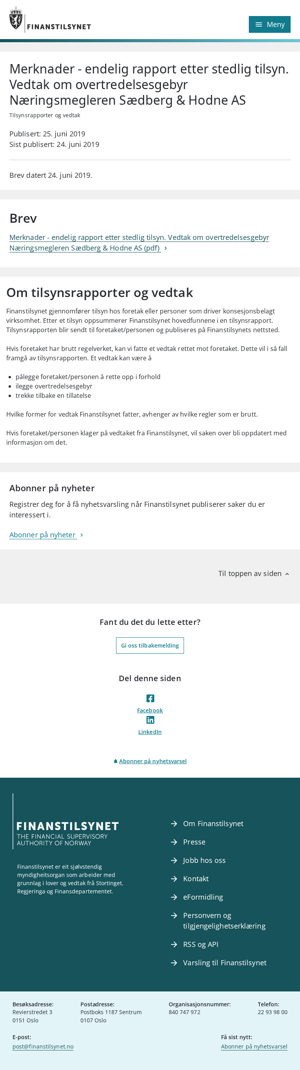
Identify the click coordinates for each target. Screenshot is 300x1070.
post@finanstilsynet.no (42, 1046)
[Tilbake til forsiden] (79, 19)
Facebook (150, 710)
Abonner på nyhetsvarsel (153, 761)
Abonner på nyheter (43, 534)
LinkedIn (150, 731)
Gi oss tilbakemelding (150, 645)
